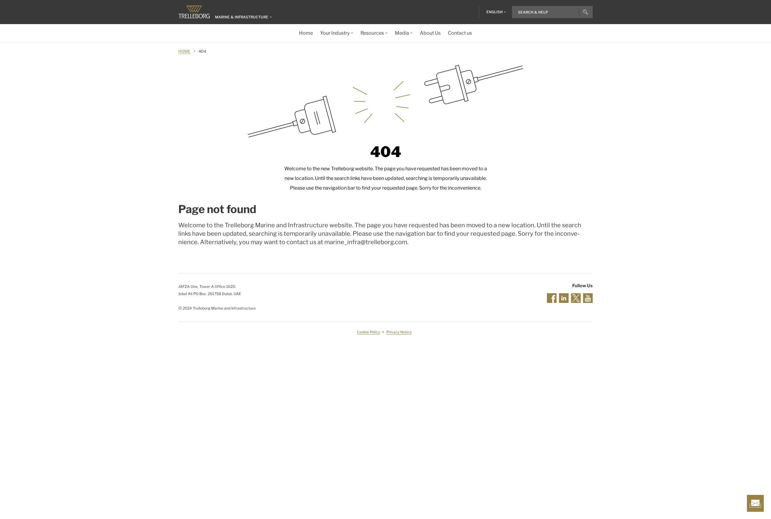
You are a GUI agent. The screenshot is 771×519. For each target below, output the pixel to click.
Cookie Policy (368, 332)
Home (184, 51)
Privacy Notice (399, 332)
